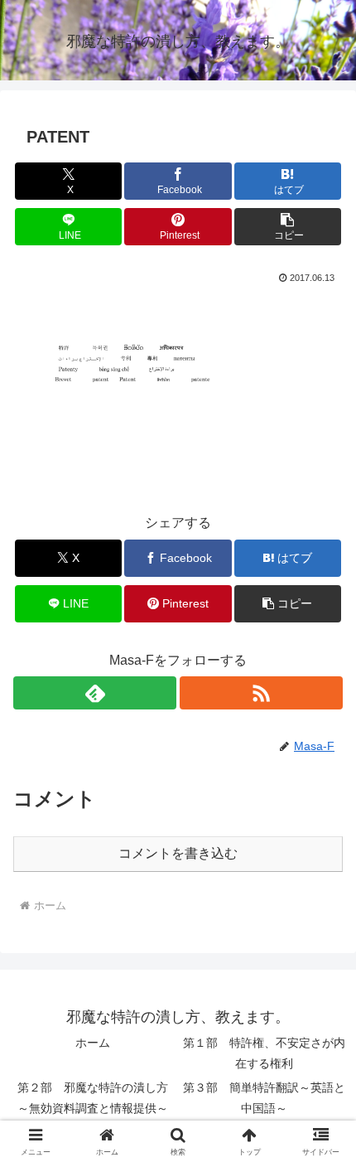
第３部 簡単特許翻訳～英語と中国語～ (264, 1098)
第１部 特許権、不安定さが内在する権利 (264, 1053)
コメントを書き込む (178, 853)
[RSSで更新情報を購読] (261, 692)
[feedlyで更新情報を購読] (94, 692)
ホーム (92, 1042)
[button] (287, 226)
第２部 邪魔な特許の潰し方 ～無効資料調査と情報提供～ (96, 1098)
